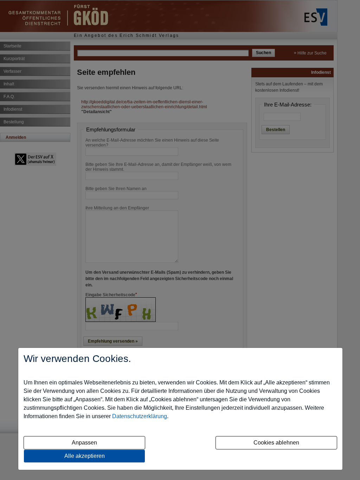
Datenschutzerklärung (139, 416)
